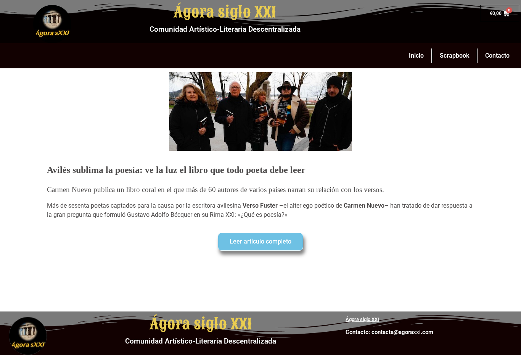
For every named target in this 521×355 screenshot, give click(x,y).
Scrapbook (454, 55)
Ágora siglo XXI (225, 12)
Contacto (497, 55)
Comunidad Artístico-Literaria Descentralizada (225, 29)
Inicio (416, 55)
